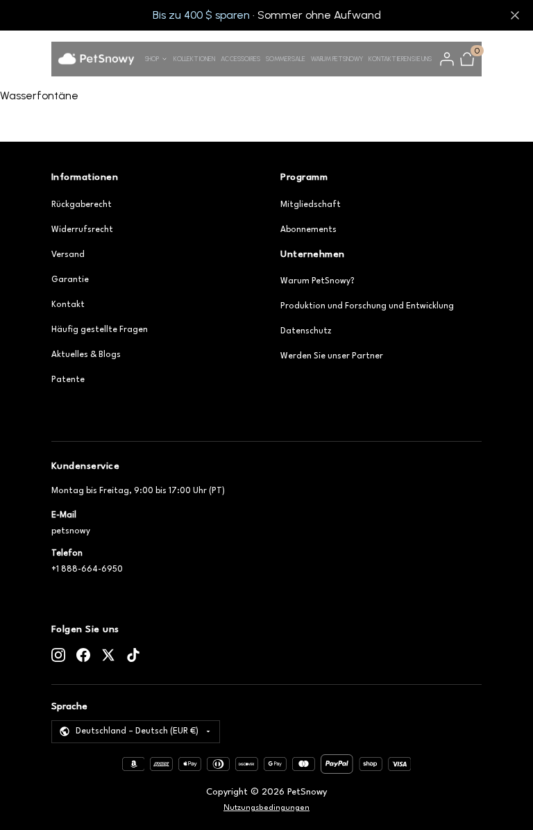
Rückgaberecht (81, 205)
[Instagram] (58, 655)
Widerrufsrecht (82, 230)
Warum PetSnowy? (317, 281)
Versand (68, 255)
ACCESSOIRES (240, 59)
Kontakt (68, 305)
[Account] (447, 59)
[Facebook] (83, 655)
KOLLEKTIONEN (194, 59)
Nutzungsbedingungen (266, 808)
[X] (108, 655)
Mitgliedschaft (310, 205)
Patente (68, 380)
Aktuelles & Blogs (86, 355)
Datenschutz (305, 331)
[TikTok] (133, 655)
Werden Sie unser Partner (331, 356)
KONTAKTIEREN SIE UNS (400, 59)
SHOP (152, 59)
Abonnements (308, 230)
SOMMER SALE (285, 59)
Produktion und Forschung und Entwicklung (367, 306)
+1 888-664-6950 (87, 569)
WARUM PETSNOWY (337, 59)
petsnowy (70, 531)
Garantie (70, 280)
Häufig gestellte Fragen (99, 330)
